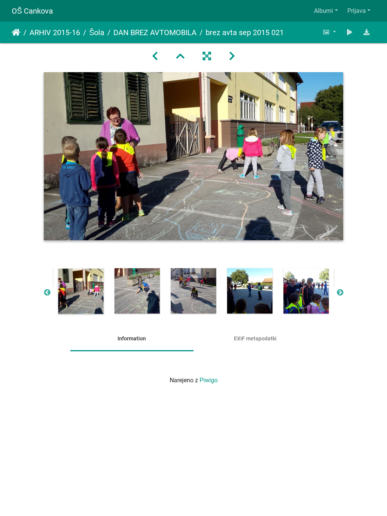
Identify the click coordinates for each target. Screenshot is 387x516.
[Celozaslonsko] (207, 56)
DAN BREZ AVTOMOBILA (155, 32)
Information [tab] (132, 338)
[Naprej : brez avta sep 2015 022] (232, 56)
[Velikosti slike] (329, 32)
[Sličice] (180, 56)
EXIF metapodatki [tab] (255, 338)
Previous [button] (47, 293)
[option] (81, 291)
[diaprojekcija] (349, 32)
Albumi (323, 10)
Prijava (356, 10)
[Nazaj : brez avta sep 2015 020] (155, 56)
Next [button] (340, 293)
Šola (96, 32)
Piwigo (209, 380)
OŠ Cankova (32, 10)
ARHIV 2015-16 (54, 32)
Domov (16, 32)
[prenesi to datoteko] (366, 32)
